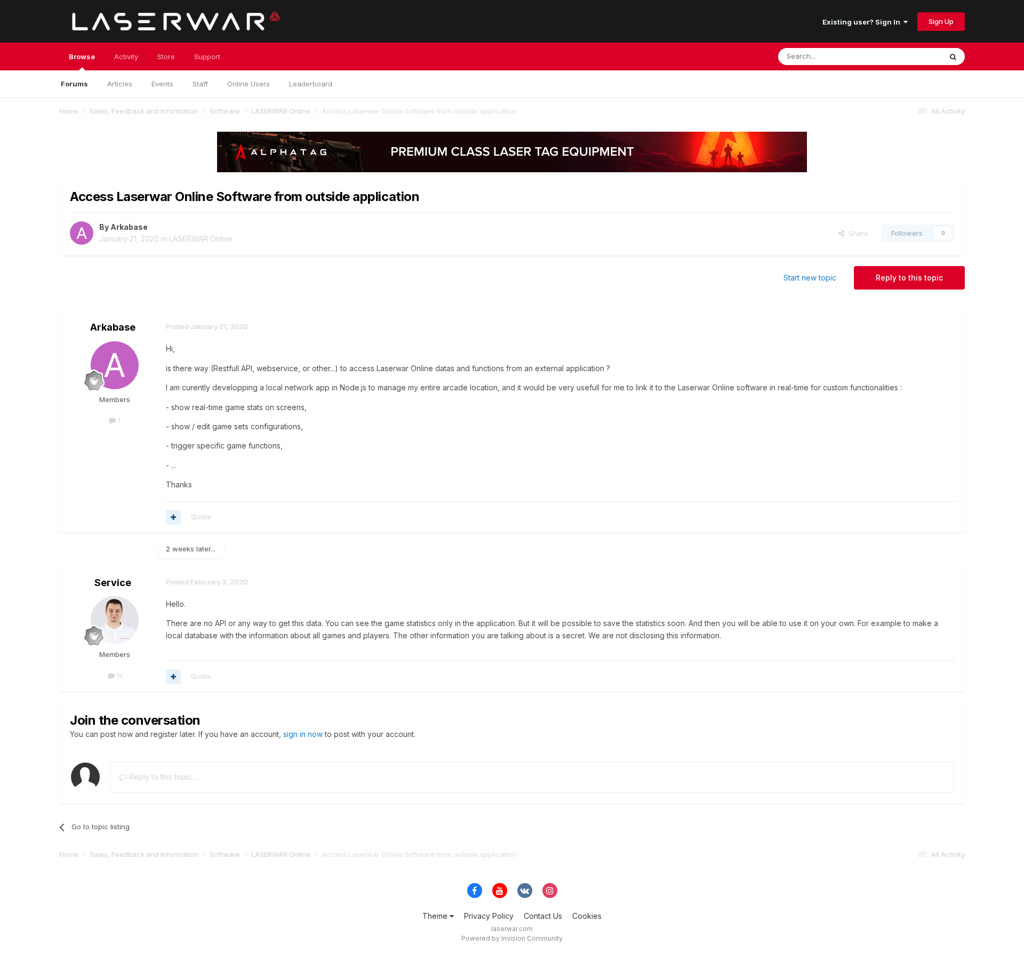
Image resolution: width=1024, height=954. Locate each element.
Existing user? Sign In (862, 22)
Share (856, 233)
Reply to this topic (909, 277)
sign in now (303, 734)
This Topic (910, 56)
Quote (201, 516)
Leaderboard (310, 83)
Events (162, 83)
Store (166, 56)
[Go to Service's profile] (115, 620)
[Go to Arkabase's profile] (81, 233)
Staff (200, 83)
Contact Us (543, 915)
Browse (82, 56)
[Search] (953, 56)
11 (118, 675)
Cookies (587, 915)
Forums (74, 83)
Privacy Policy (489, 915)
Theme (436, 915)
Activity (126, 56)
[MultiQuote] (173, 517)
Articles (119, 83)
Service (112, 582)
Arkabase (129, 226)
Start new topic (809, 277)
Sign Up (941, 21)
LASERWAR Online (201, 238)
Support (207, 56)
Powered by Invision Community (512, 938)
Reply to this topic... (162, 776)
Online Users (248, 83)
